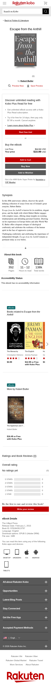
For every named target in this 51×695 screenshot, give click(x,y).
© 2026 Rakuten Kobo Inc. (14, 646)
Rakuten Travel (36, 660)
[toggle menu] (4, 3)
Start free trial (25, 132)
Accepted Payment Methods (18, 628)
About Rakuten (32, 664)
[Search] (45, 11)
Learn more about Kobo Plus (20, 125)
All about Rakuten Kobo (16, 582)
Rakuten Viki (16, 656)
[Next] (47, 344)
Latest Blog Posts (12, 599)
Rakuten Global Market (16, 660)
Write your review (25, 509)
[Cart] (45, 3)
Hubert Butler (26, 81)
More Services (16, 664)
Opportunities (10, 591)
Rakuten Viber (31, 656)
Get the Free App (12, 617)
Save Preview (37, 86)
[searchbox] (25, 11)
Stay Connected (11, 608)
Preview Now (18, 86)
